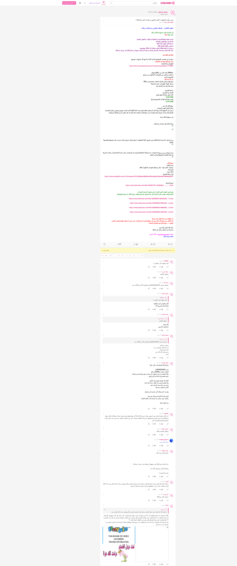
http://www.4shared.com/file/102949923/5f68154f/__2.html (151, 203)
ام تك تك (166, 282)
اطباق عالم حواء (169, 22)
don (167, 505)
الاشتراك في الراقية (94, 3)
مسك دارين (165, 272)
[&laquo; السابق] (141, 255)
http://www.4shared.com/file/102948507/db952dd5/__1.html (151, 199)
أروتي (166, 481)
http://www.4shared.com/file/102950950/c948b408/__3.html (151, 207)
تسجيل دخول (106, 250)
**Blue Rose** (163, 440)
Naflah (166, 261)
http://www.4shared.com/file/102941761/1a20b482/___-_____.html (149, 185)
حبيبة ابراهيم (165, 450)
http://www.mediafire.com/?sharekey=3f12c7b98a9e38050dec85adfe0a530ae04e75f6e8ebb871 (139, 176)
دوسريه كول (165, 429)
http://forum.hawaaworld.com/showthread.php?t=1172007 (151, 66)
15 (110, 255)
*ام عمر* (165, 494)
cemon (166, 413)
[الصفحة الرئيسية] (168, 2)
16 (106, 255)
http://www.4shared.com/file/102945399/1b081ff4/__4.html (151, 212)
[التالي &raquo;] (102, 255)
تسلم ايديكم (165, 293)
